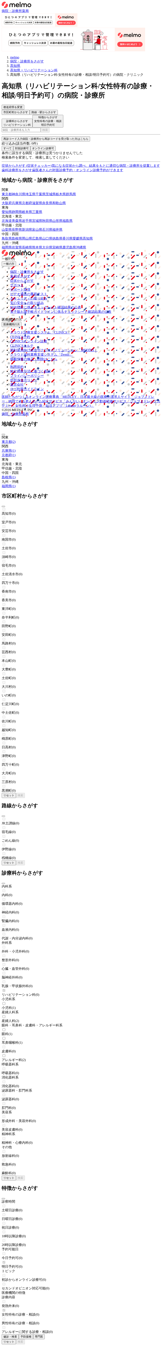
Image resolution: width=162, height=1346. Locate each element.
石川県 (47, 229)
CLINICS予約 (20, 337)
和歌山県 (59, 203)
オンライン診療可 (43, 148)
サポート (17, 285)
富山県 (37, 229)
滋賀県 (37, 203)
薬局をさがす (20, 276)
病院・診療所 (12, 11)
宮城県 (37, 221)
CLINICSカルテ (22, 345)
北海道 (7, 221)
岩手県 (27, 221)
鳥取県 (7, 238)
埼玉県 (30, 194)
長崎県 (27, 247)
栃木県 (61, 194)
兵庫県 (17, 203)
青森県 (17, 221)
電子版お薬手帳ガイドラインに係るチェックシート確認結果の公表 (60, 311)
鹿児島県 (69, 247)
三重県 (37, 212)
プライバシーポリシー (27, 375)
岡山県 (27, 238)
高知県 (88, 238)
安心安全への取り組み (27, 303)
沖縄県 (81, 247)
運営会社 (17, 384)
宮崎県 (57, 247)
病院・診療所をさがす (27, 272)
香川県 (67, 238)
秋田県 (47, 221)
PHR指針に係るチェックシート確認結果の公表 (45, 307)
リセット (8, 795)
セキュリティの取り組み (28, 298)
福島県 (67, 221)
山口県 (47, 238)
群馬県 (71, 194)
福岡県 (7, 247)
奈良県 (47, 203)
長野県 (17, 229)
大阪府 (7, 203)
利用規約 (17, 367)
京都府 (27, 203)
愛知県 (7, 212)
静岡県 (17, 212)
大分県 (47, 247)
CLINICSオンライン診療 (28, 341)
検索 (45, 130)
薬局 (25, 11)
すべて (7, 148)
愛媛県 (78, 238)
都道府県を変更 (13, 107)
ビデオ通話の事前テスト (28, 294)
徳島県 (57, 238)
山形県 (57, 221)
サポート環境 (20, 289)
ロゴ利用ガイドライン (27, 389)
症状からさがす (22, 280)
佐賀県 (17, 247)
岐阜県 (27, 212)
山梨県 (7, 229)
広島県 (37, 238)
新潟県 (27, 229)
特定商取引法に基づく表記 (30, 371)
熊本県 (37, 247)
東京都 (7, 194)
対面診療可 (22, 148)
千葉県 (40, 194)
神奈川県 (18, 194)
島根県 (17, 238)
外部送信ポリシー (23, 380)
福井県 (57, 229)
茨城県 (51, 194)
